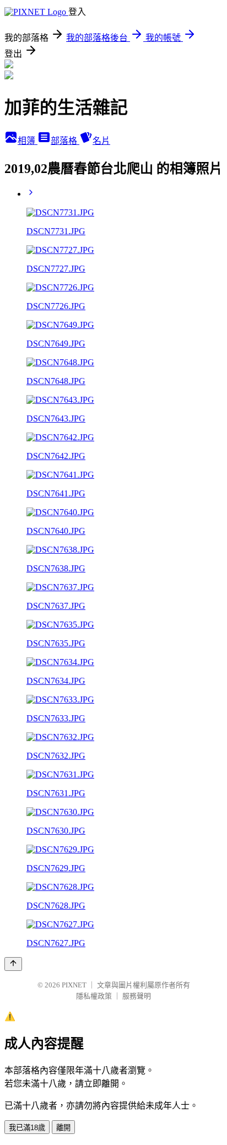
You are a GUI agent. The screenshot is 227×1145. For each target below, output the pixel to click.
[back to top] (13, 964)
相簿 (27, 140)
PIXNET (74, 985)
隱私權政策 (94, 996)
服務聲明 (136, 996)
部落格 (65, 140)
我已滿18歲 (27, 1128)
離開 (63, 1128)
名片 (101, 140)
